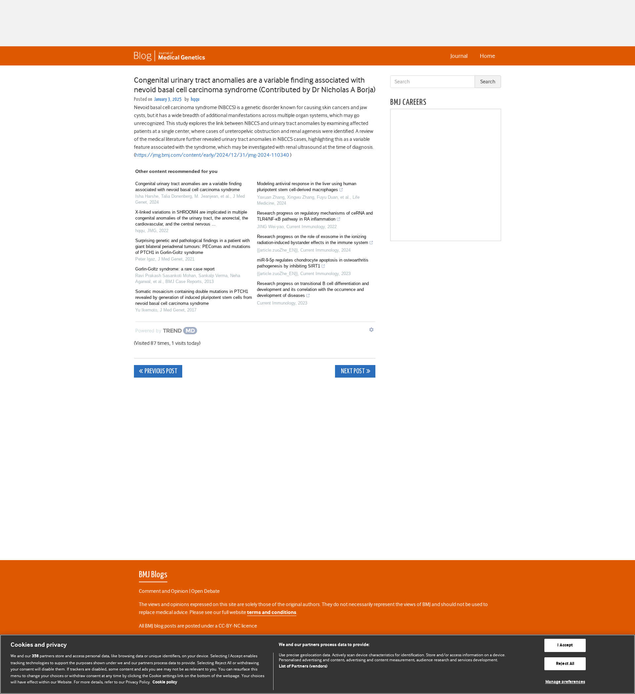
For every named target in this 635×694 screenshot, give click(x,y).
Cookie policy (164, 682)
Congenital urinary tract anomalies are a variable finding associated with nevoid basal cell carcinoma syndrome (188, 186)
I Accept (565, 645)
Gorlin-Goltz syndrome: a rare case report (175, 268)
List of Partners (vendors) (303, 666)
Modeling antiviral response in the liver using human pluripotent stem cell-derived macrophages (306, 186)
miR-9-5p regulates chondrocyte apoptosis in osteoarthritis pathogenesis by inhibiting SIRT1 (312, 263)
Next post (352, 371)
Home (487, 56)
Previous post (161, 371)
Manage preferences (565, 681)
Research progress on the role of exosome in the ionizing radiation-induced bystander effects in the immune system (312, 239)
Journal (459, 56)
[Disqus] (254, 465)
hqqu (195, 99)
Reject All (565, 663)
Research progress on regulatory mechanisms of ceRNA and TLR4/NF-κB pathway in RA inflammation (315, 216)
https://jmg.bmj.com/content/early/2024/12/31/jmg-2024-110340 (212, 155)
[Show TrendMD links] (371, 329)
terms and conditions (271, 612)
